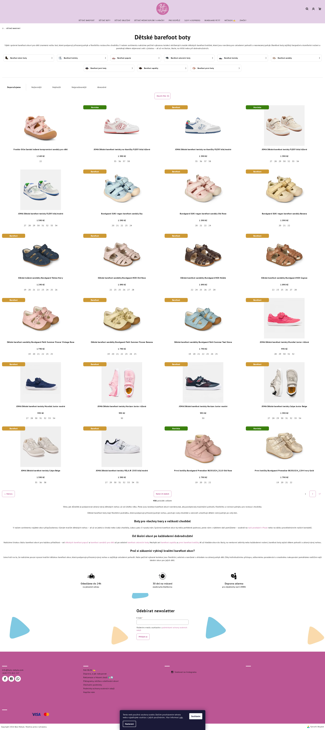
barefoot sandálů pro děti (102, 542)
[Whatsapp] (18, 679)
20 (113, 225)
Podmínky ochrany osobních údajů (99, 688)
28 (275, 161)
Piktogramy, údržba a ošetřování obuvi (101, 681)
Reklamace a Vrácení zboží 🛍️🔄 (98, 677)
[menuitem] (87, 20)
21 (117, 225)
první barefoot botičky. (189, 542)
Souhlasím (195, 716)
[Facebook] (5, 679)
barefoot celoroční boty (138, 542)
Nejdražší (56, 87)
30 (284, 161)
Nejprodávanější (79, 87)
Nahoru (10, 494)
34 (298, 161)
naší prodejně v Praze (258, 527)
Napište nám (89, 692)
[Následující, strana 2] (312, 494)
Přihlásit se (143, 637)
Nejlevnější (36, 87)
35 (115, 161)
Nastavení (129, 724)
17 (320, 494)
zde (181, 717)
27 (271, 161)
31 (43, 225)
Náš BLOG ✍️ (89, 670)
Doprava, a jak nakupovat (95, 673)
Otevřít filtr (161, 96)
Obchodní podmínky (92, 684)
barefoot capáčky (168, 542)
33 (293, 161)
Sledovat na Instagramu (186, 672)
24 (131, 225)
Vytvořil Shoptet (317, 727)
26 (56, 289)
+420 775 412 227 (10, 673)
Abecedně (101, 87)
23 (126, 225)
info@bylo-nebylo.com (12, 670)
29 (280, 161)
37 (124, 161)
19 (25, 289)
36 (120, 161)
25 (52, 289)
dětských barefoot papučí (76, 542)
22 (40, 161)
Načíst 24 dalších (162, 494)
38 (128, 161)
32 (289, 161)
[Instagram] (11, 679)
